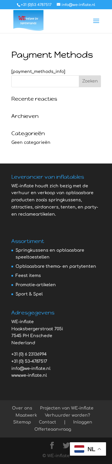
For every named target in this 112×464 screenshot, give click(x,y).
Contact (47, 422)
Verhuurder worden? (67, 415)
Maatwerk (26, 415)
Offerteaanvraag (52, 429)
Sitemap (22, 422)
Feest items (28, 275)
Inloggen (82, 422)
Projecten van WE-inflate (66, 408)
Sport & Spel (29, 294)
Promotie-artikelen (36, 285)
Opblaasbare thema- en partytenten (56, 266)
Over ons (22, 408)
